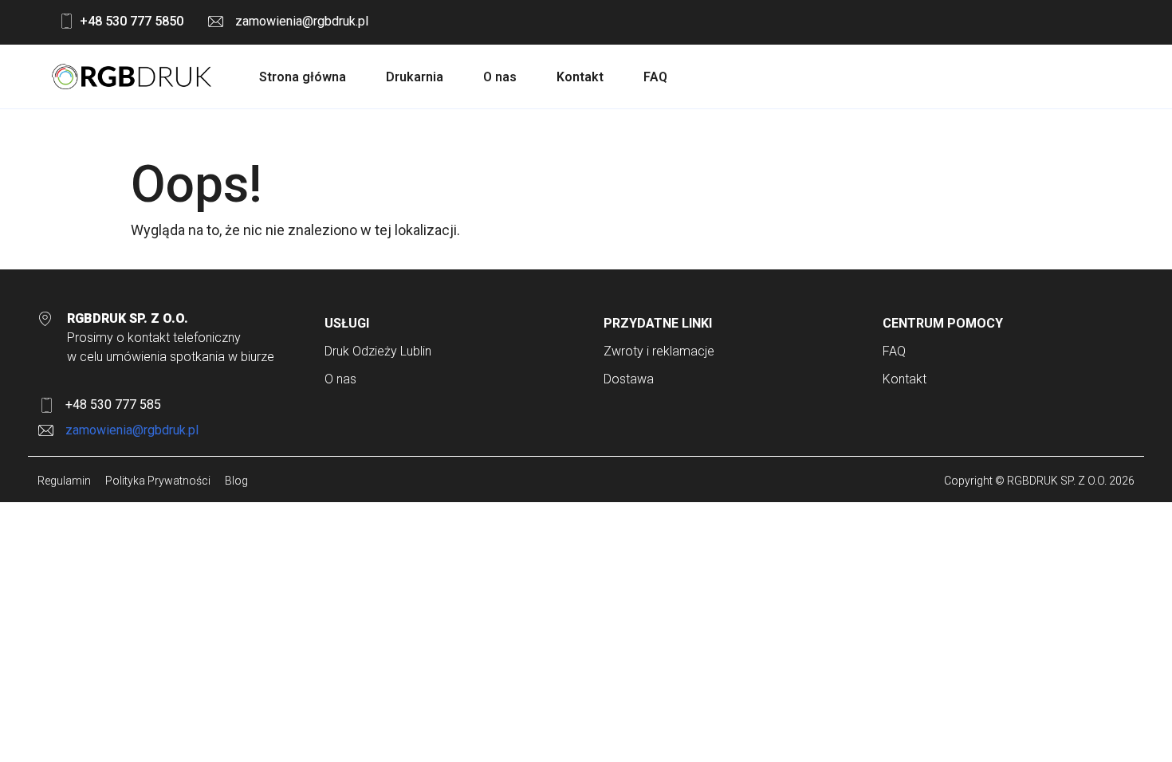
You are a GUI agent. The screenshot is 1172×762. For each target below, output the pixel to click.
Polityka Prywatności (157, 480)
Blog (236, 480)
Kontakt (580, 76)
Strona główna (302, 76)
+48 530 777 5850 (131, 21)
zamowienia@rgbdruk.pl (301, 21)
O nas (500, 76)
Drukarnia (414, 76)
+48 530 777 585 (113, 404)
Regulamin (64, 480)
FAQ (655, 76)
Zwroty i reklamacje (659, 351)
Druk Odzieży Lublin (377, 351)
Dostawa (629, 379)
